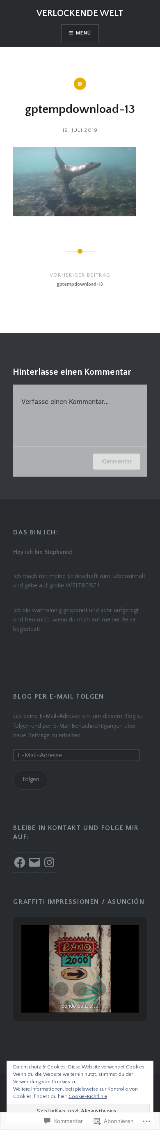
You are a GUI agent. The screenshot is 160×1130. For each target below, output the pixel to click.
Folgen (31, 779)
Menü (83, 33)
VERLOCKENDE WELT (80, 13)
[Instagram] (49, 862)
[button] (61, 989)
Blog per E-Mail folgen (58, 696)
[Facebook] (19, 862)
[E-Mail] (34, 862)
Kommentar (116, 461)
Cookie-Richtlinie (88, 1096)
